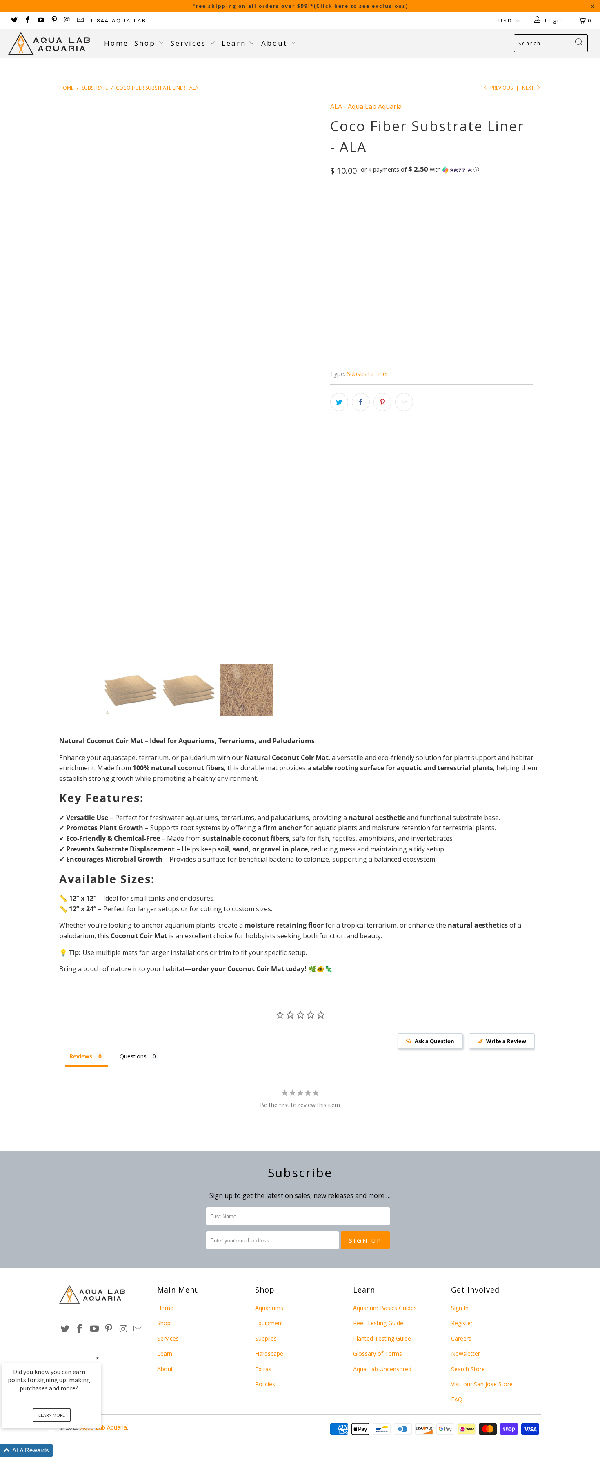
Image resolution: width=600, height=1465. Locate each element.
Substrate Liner (367, 374)
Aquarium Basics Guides (385, 1308)
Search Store (468, 1369)
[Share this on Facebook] (361, 402)
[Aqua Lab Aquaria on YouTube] (40, 20)
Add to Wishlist (382, 334)
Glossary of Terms (377, 1353)
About (275, 43)
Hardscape (269, 1353)
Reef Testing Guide (378, 1323)
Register (462, 1323)
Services (190, 43)
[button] (420, 170)
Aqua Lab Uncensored (382, 1369)
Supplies (266, 1338)
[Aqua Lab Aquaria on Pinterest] (53, 20)
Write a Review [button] (506, 1041)
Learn (235, 43)
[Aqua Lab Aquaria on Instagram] (67, 20)
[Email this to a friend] (404, 402)
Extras (263, 1369)
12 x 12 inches (354, 205)
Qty (335, 244)
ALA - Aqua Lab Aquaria (366, 106)
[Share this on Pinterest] (382, 402)
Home (116, 43)
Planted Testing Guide (382, 1338)
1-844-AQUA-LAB (118, 20)
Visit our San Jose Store (482, 1384)
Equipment (269, 1323)
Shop (145, 43)
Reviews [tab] (80, 1056)
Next (528, 87)
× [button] (97, 1358)
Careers (461, 1338)
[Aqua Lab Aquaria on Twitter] (14, 20)
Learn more (51, 1415)
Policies (265, 1384)
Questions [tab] (133, 1056)
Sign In (460, 1308)
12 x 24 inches (404, 205)
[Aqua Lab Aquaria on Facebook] (27, 20)
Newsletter (465, 1353)
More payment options (480, 304)
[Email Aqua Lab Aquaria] (80, 20)
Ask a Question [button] (434, 1041)
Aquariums (269, 1308)
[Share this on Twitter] (339, 402)
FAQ (456, 1399)
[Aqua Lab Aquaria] (52, 43)
